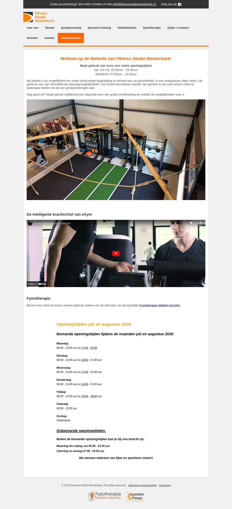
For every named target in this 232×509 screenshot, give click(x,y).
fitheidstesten (127, 27)
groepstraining (71, 27)
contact (49, 38)
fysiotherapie (152, 27)
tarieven (32, 38)
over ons (32, 27)
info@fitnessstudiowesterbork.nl (134, 4)
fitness (49, 27)
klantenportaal (71, 38)
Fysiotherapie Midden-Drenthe (159, 305)
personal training (99, 27)
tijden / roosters (178, 27)
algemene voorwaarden (142, 485)
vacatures (165, 485)
